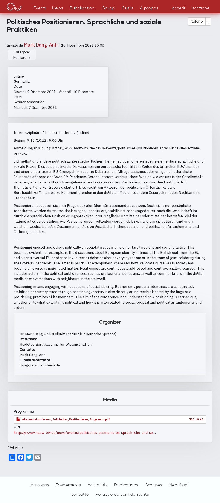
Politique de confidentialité (122, 494)
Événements (68, 485)
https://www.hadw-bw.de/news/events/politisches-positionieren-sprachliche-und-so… (85, 432)
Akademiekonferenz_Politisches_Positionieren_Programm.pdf (66, 419)
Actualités (97, 485)
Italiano (197, 21)
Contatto (80, 494)
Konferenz (22, 57)
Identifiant (179, 485)
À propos (40, 485)
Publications (126, 485)
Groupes (153, 485)
